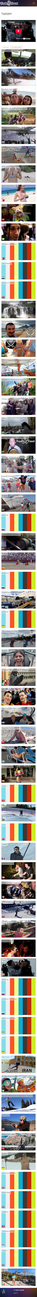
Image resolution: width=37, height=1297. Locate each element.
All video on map (16, 47)
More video (6, 47)
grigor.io (16, 1293)
